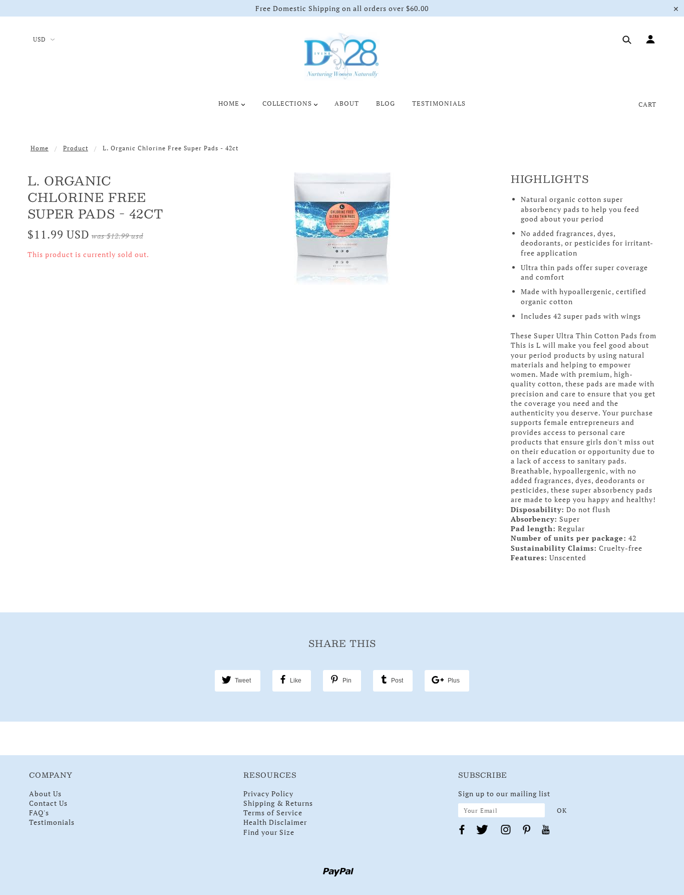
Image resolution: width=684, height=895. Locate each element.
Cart (647, 104)
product (75, 148)
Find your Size (268, 832)
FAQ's (39, 812)
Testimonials (52, 822)
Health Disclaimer (275, 822)
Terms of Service (272, 812)
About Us (45, 793)
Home (40, 148)
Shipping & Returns (278, 803)
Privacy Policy (268, 793)
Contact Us (48, 803)
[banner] (342, 57)
